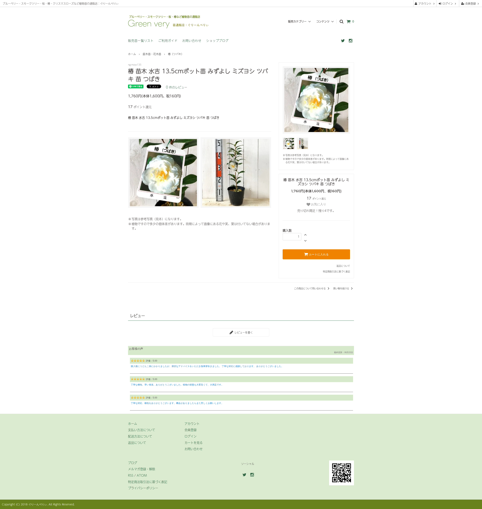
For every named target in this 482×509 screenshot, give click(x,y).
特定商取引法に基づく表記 (336, 271)
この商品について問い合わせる (310, 288)
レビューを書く (243, 332)
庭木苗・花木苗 (152, 54)
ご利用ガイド (168, 40)
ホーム (132, 54)
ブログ (132, 462)
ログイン (448, 3)
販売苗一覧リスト (141, 40)
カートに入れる (318, 254)
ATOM (142, 475)
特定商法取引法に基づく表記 (147, 481)
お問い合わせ (191, 40)
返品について (343, 266)
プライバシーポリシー (143, 488)
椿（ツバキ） (176, 54)
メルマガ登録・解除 (141, 469)
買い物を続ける (341, 288)
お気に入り (318, 204)
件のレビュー (176, 87)
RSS (130, 475)
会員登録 (470, 3)
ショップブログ (217, 40)
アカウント (424, 3)
